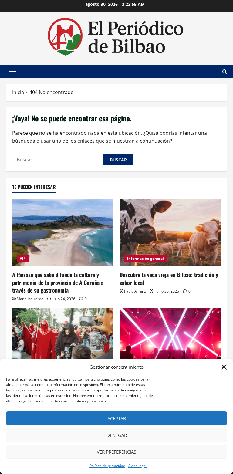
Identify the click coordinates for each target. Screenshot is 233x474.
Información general (145, 258)
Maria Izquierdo (30, 298)
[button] (224, 367)
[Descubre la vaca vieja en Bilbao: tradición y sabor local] (170, 233)
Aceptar (116, 418)
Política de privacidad (107, 465)
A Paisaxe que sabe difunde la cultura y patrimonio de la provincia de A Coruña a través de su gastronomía (57, 282)
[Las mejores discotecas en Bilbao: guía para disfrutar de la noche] (170, 342)
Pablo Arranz (135, 291)
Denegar (116, 435)
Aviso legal (137, 465)
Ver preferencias (116, 452)
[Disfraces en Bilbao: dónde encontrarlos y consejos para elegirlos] (62, 342)
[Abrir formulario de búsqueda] (224, 72)
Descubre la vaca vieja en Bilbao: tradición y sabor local (169, 278)
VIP (23, 258)
